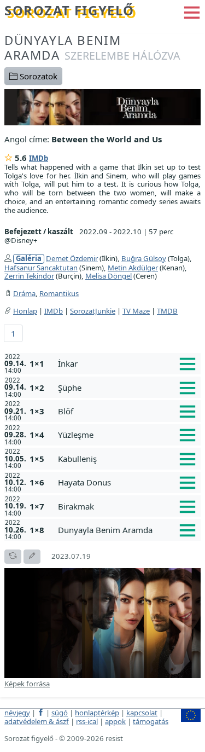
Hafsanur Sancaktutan (41, 268)
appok (115, 721)
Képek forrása (27, 684)
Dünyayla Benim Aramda (92, 47)
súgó (59, 713)
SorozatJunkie (92, 311)
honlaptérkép (97, 713)
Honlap (25, 311)
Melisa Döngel (108, 276)
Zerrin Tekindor (29, 276)
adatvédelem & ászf (36, 721)
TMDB (167, 311)
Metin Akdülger (133, 268)
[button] (192, 11)
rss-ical (87, 721)
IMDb (38, 158)
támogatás (150, 721)
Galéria (29, 258)
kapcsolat (141, 713)
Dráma (24, 293)
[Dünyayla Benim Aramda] (102, 106)
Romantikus (59, 293)
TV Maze (136, 311)
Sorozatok (37, 76)
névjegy (17, 713)
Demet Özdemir (72, 258)
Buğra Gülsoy (143, 258)
